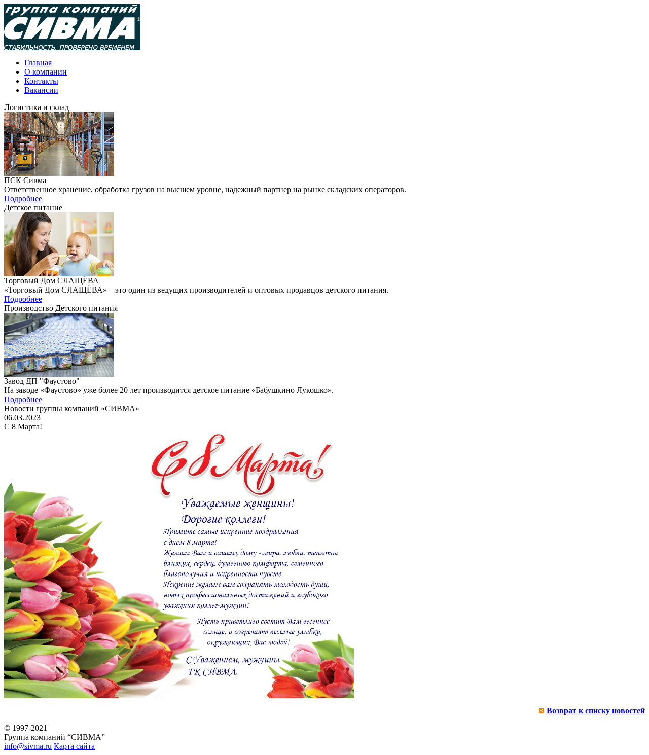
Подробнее (23, 198)
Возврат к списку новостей (596, 710)
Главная (38, 62)
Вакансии (41, 90)
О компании (45, 71)
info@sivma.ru (28, 746)
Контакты (41, 81)
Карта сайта (74, 746)
